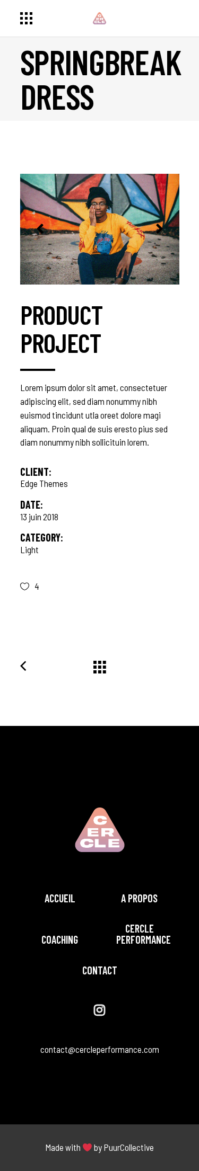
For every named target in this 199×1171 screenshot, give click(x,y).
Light (29, 549)
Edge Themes (44, 483)
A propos (139, 898)
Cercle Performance (143, 934)
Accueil (60, 898)
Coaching (59, 939)
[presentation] (40, 229)
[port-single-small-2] (99, 229)
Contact (99, 970)
